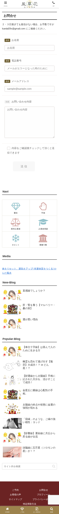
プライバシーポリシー (44, 499)
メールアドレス (20, 81)
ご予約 (15, 490)
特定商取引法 (29, 504)
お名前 (15, 40)
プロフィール (43, 494)
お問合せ (43, 490)
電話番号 (16, 60)
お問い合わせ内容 (21, 101)
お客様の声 (15, 494)
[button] (53, 466)
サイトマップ (15, 499)
